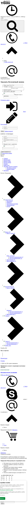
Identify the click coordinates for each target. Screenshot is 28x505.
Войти (2, 131)
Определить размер (7, 153)
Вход (24, 111)
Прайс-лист (6, 165)
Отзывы (6, 163)
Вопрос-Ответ (7, 161)
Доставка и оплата (11, 168)
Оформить (14, 430)
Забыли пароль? (9, 131)
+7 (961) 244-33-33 (8, 62)
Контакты (6, 170)
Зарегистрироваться (5, 151)
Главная (6, 158)
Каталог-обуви (7, 162)
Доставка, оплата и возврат (10, 166)
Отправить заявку (5, 100)
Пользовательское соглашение (9, 372)
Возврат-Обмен (10, 169)
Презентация (7, 159)
